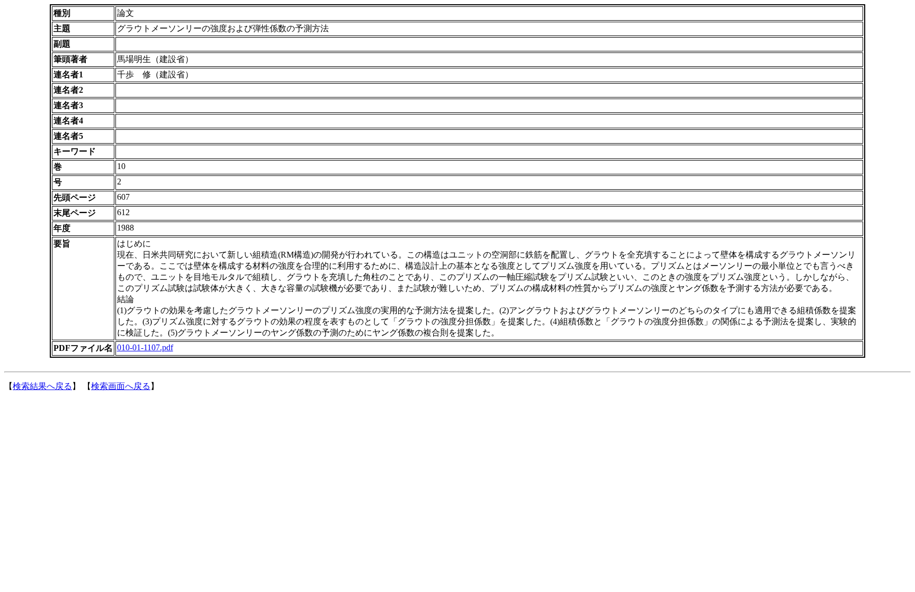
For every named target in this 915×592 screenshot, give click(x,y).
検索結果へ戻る (42, 386)
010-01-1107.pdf (145, 347)
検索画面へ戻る (120, 386)
